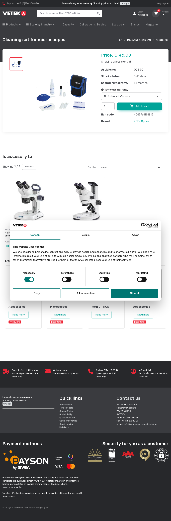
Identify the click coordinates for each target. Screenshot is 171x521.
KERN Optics (141, 121)
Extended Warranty (116, 89)
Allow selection (86, 293)
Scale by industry (41, 24)
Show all (29, 166)
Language (161, 3)
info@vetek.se (131, 424)
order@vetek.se (149, 424)
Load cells (118, 24)
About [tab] (135, 234)
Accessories (162, 40)
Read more (18, 314)
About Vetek (65, 404)
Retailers (64, 427)
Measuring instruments (139, 40)
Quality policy (66, 424)
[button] (161, 455)
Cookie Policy (66, 411)
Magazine (152, 24)
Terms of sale (66, 408)
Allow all (134, 293)
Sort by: (92, 167)
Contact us (128, 398)
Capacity (68, 24)
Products (12, 24)
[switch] (66, 279)
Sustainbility (66, 414)
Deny (37, 293)
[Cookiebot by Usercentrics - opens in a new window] (143, 225)
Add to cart (142, 106)
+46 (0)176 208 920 (28, 3)
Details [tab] (85, 234)
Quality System (67, 417)
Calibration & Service (93, 24)
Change (125, 3)
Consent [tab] (35, 234)
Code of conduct (68, 420)
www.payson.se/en (12, 487)
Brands (135, 24)
